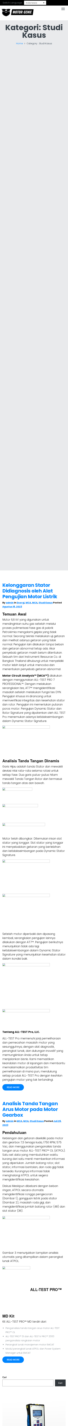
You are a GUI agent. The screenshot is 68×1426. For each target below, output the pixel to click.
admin (10, 602)
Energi (21, 602)
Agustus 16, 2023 (12, 606)
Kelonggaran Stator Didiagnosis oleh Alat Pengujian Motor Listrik (29, 591)
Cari (4, 1377)
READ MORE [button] (13, 1087)
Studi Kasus (46, 602)
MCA (28, 602)
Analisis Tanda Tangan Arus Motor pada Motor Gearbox (30, 1109)
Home (19, 43)
